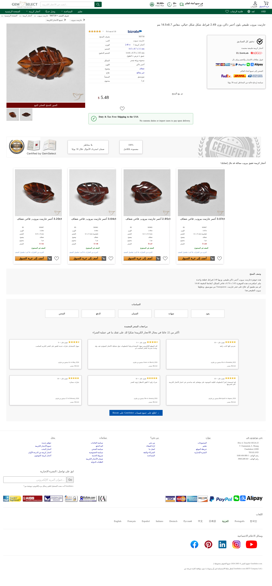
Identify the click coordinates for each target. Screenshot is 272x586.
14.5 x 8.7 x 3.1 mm (136, 49)
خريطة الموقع (201, 449)
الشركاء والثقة (149, 452)
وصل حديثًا (50, 11)
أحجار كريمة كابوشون (42, 455)
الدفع (98, 313)
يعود (208, 313)
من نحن (152, 443)
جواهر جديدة (46, 443)
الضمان (135, 313)
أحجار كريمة (33, 11)
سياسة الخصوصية (96, 452)
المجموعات (202, 443)
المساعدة (66, 11)
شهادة (171, 313)
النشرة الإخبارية (200, 452)
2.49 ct (128, 45)
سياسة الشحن (97, 449)
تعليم (80, 11)
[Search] (98, 4)
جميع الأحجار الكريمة (43, 446)
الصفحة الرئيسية (12, 11)
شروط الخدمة (97, 455)
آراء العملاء (150, 446)
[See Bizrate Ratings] (135, 31)
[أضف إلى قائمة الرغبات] (122, 108)
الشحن (62, 313)
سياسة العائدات (97, 443)
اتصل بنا (152, 449)
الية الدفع (99, 446)
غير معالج (140, 73)
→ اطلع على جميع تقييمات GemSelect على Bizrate (136, 412)
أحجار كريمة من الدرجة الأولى (39, 452)
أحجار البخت (46, 449)
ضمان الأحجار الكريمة (94, 459)
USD (263, 11)
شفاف (141, 69)
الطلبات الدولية (97, 462)
